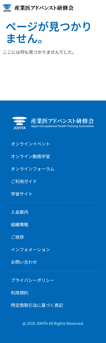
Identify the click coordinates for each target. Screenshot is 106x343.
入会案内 (19, 212)
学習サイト (22, 193)
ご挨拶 (17, 237)
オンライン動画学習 (30, 156)
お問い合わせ (24, 262)
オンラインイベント (30, 143)
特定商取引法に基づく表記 (37, 305)
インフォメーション (30, 249)
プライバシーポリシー (32, 280)
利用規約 (19, 292)
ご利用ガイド (24, 181)
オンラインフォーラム (32, 168)
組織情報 (19, 224)
